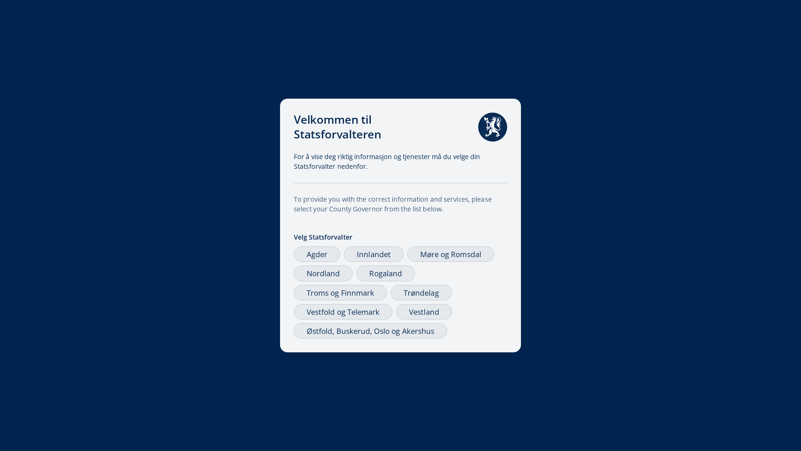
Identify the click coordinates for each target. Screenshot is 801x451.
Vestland (424, 312)
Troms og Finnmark (340, 293)
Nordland (323, 273)
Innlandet (374, 254)
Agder (317, 254)
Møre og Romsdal (450, 254)
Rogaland (385, 273)
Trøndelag (421, 293)
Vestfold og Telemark (343, 312)
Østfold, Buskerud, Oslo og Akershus (370, 331)
